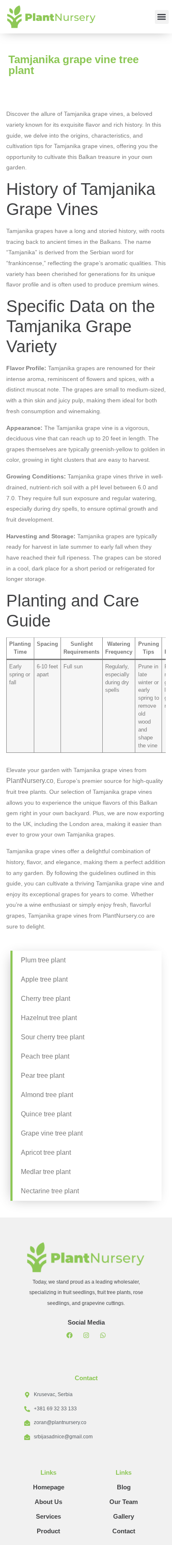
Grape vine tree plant (52, 1133)
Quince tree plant (46, 1114)
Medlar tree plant (46, 1171)
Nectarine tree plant (50, 1191)
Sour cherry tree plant (52, 1037)
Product (48, 1531)
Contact (123, 1531)
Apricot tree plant (46, 1152)
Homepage (48, 1487)
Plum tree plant (43, 960)
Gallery (123, 1516)
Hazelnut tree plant (49, 1017)
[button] (162, 17)
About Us (48, 1501)
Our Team (123, 1501)
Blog (124, 1487)
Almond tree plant (47, 1094)
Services (48, 1516)
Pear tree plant (42, 1075)
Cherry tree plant (45, 998)
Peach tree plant (45, 1056)
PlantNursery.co (29, 780)
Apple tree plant (44, 979)
